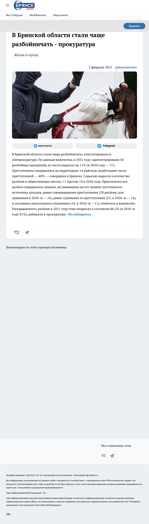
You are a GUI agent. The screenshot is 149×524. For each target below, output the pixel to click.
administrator (126, 67)
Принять (134, 26)
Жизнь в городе (26, 55)
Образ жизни (60, 15)
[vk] (17, 232)
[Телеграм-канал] (106, 146)
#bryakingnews (79, 214)
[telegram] (28, 232)
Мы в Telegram (14, 15)
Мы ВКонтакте (38, 15)
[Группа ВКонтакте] (43, 146)
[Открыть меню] (7, 5)
